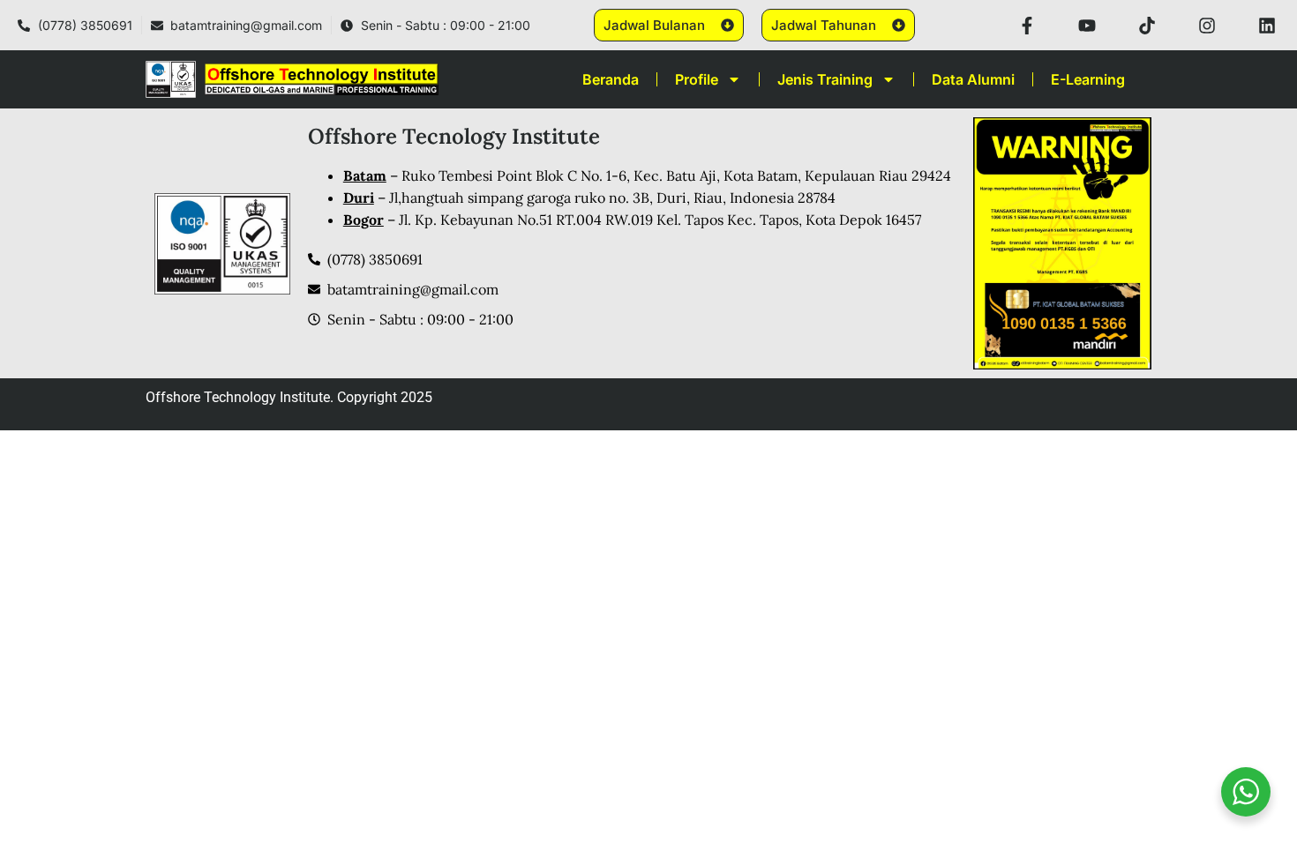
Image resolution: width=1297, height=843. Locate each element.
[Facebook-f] (1027, 25)
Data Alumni (973, 79)
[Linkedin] (1267, 25)
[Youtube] (1087, 25)
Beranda (610, 79)
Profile (696, 79)
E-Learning (1088, 79)
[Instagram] (1207, 25)
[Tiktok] (1147, 25)
